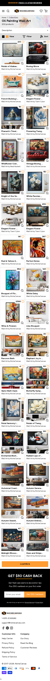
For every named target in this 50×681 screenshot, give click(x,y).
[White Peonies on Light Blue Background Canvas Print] (37, 182)
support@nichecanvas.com (13, 623)
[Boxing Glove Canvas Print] (37, 53)
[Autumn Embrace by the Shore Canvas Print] (37, 507)
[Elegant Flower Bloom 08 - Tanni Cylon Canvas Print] (12, 215)
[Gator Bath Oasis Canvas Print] (12, 377)
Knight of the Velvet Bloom (14, 196)
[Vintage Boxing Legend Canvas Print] (37, 150)
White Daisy (32, 294)
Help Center (7, 639)
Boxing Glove (32, 66)
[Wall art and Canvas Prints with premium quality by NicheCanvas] (24, 11)
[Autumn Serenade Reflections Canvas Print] (37, 474)
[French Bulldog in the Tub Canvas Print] (12, 85)
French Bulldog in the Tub (13, 99)
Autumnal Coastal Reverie (13, 488)
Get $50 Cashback (35, 594)
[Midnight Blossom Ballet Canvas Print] (12, 539)
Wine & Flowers (8, 326)
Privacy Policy (39, 602)
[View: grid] (3, 36)
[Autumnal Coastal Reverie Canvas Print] (12, 474)
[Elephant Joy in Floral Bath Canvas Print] (37, 345)
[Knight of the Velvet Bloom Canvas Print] (12, 182)
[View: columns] (7, 36)
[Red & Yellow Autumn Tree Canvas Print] (12, 247)
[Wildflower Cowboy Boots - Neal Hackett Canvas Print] (12, 150)
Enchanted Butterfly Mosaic (14, 456)
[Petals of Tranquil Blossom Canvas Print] (37, 409)
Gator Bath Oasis (9, 391)
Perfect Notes (33, 261)
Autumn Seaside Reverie (13, 521)
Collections (13, 17)
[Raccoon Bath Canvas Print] (12, 345)
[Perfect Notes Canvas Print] (37, 247)
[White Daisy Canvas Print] (37, 280)
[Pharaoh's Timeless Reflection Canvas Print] (12, 117)
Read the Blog (26, 643)
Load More (25, 564)
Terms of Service (29, 602)
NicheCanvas (20, 664)
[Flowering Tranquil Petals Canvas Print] (37, 117)
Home (4, 17)
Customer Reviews (28, 648)
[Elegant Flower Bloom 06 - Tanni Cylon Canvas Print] (37, 215)
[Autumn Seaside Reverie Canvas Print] (12, 507)
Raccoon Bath (8, 359)
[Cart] (45, 11)
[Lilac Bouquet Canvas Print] (37, 312)
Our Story (24, 639)
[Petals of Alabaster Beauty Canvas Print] (12, 53)
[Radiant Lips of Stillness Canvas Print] (37, 442)
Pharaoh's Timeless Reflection (15, 131)
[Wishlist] (41, 11)
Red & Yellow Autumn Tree (14, 261)
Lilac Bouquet (32, 326)
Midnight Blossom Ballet (12, 553)
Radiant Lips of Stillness (37, 456)
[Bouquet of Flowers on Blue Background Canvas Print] (12, 280)
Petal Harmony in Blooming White (17, 423)
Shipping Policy (8, 652)
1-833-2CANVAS (9, 618)
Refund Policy (8, 648)
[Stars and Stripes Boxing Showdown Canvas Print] (37, 539)
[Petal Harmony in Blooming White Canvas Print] (12, 409)
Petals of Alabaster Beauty (14, 66)
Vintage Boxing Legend (37, 164)
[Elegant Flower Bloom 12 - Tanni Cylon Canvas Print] (37, 85)
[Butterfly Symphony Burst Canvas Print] (37, 377)
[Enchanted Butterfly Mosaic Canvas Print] (12, 442)
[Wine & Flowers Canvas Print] (12, 312)
